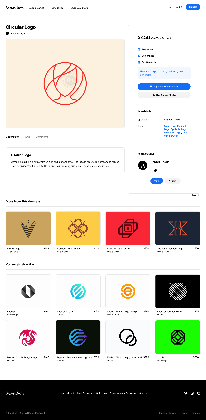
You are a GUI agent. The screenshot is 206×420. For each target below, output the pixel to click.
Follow (173, 181)
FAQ (27, 136)
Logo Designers (79, 7)
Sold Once (147, 49)
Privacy (184, 413)
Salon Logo (170, 126)
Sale (184, 132)
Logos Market (37, 7)
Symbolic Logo (179, 129)
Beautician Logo (172, 132)
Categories (58, 7)
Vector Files (148, 55)
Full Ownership (150, 62)
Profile (157, 181)
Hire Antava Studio (166, 95)
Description (12, 136)
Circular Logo (171, 135)
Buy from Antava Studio (165, 86)
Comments (41, 136)
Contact (196, 413)
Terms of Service (167, 413)
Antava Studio (17, 33)
